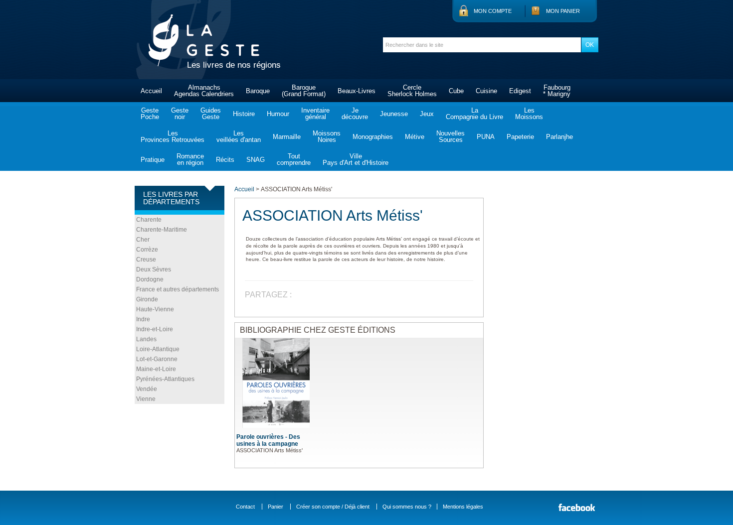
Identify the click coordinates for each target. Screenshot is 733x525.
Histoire (244, 114)
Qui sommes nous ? (406, 507)
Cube (456, 91)
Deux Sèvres (153, 269)
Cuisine (486, 91)
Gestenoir (179, 114)
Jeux (427, 114)
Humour (278, 114)
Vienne (146, 398)
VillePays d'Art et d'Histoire (355, 159)
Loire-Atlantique (158, 349)
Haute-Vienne (155, 309)
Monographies (373, 136)
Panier (275, 507)
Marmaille (287, 136)
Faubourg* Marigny (556, 91)
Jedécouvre (355, 114)
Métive (414, 136)
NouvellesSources (450, 136)
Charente (149, 219)
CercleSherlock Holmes (412, 91)
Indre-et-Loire (154, 329)
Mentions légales (463, 507)
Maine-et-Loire (156, 369)
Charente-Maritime (161, 229)
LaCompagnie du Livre (474, 114)
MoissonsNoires (327, 136)
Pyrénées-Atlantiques (165, 379)
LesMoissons (529, 114)
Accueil (151, 91)
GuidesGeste (210, 114)
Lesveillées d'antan (238, 136)
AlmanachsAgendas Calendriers (204, 91)
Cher (143, 239)
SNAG (255, 159)
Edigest (520, 91)
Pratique (153, 159)
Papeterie (520, 136)
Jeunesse (394, 114)
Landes (146, 339)
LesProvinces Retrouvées (172, 136)
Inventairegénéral (315, 114)
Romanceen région (190, 159)
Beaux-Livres (356, 91)
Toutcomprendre (294, 159)
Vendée (146, 389)
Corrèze (147, 249)
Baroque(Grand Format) (304, 91)
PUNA (486, 136)
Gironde (147, 299)
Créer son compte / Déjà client (332, 507)
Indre (143, 319)
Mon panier (563, 11)
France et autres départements (177, 289)
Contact (245, 507)
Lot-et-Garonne (157, 359)
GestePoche (150, 114)
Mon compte (493, 11)
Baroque (258, 91)
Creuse (146, 259)
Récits (225, 159)
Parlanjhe (559, 136)
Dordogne (150, 279)
